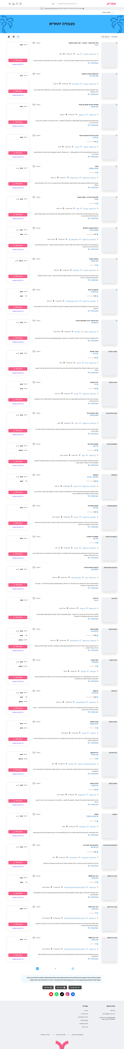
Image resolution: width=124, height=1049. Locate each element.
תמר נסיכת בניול (92, 413)
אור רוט (89, 477)
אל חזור (95, 598)
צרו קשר (112, 1010)
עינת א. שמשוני (93, 168)
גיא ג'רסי (95, 353)
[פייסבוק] (73, 994)
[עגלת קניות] (13, 3)
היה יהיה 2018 (93, 876)
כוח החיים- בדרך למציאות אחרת (87, 321)
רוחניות (86, 331)
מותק (96, 814)
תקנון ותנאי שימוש (77, 1035)
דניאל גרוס (95, 322)
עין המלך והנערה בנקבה (90, 74)
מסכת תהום (94, 629)
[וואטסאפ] (57, 994)
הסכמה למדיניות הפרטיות (51, 8)
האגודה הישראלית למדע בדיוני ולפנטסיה (74, 887)
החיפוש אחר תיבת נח (90, 845)
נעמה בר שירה (94, 230)
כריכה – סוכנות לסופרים (72, 301)
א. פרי (96, 45)
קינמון (83, 455)
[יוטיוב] (51, 994)
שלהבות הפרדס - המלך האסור (87, 197)
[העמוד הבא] (37, 968)
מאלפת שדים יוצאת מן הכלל (88, 105)
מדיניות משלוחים (83, 1017)
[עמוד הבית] (113, 12)
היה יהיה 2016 (93, 938)
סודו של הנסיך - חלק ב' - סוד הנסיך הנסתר (83, 43)
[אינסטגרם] (67, 994)
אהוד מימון (95, 878)
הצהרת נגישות (45, 1035)
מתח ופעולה (92, 857)
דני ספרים (82, 608)
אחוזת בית (83, 671)
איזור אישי (85, 1027)
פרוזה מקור (93, 177)
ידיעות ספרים (82, 826)
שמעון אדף (95, 662)
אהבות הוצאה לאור (73, 239)
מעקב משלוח (84, 1020)
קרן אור (76, 423)
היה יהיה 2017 (93, 907)
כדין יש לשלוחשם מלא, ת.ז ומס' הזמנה (107, 1018)
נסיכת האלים (93, 259)
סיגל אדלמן (94, 754)
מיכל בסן (95, 477)
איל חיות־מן (94, 292)
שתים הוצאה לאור (80, 702)
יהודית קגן (95, 693)
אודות (86, 1010)
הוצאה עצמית (81, 795)
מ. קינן (96, 600)
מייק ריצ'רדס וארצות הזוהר (88, 136)
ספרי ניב (76, 393)
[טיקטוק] (62, 994)
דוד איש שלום (94, 724)
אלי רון (96, 384)
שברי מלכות (94, 351)
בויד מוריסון (94, 847)
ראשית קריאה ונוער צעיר (89, 764)
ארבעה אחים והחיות (91, 567)
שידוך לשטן (94, 783)
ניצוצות (95, 475)
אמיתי (96, 199)
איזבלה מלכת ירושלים (90, 228)
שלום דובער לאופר (76, 577)
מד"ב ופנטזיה (92, 54)
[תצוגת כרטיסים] (9, 37)
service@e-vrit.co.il (109, 1014)
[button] (9, 3)
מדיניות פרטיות (61, 1035)
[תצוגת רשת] (13, 36)
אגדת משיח (94, 722)
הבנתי (41, 8)
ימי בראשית (94, 382)
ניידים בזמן (94, 753)
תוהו (96, 166)
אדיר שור (95, 446)
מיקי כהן (95, 508)
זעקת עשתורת (93, 506)
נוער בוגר (85, 54)
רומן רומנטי (93, 239)
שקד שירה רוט (94, 76)
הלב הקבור (94, 660)
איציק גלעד (95, 785)
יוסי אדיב (95, 137)
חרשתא (95, 691)
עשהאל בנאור (94, 415)
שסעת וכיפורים (93, 444)
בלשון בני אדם (93, 290)
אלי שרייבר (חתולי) (92, 816)
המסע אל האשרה (92, 537)
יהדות (86, 363)
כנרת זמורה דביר (74, 640)
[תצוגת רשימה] (18, 36)
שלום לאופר (94, 569)
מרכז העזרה (84, 1014)
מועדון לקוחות (84, 1023)
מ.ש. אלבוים (94, 106)
